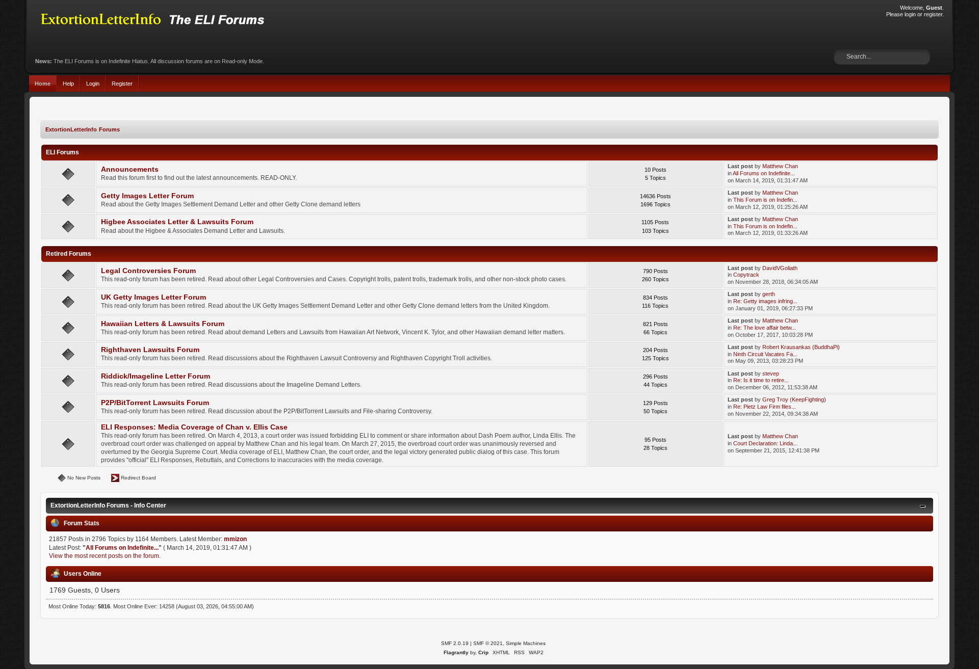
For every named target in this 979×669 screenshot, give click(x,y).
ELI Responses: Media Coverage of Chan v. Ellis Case (194, 427)
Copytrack (746, 275)
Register (122, 84)
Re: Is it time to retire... (761, 380)
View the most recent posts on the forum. (105, 555)
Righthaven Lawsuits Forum (150, 350)
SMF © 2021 (488, 643)
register (933, 14)
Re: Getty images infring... (765, 301)
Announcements (130, 169)
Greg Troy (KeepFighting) (794, 399)
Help (68, 84)
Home (42, 84)
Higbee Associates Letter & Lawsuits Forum (177, 222)
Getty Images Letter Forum (147, 196)
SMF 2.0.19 (455, 643)
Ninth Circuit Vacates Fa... (765, 354)
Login (92, 84)
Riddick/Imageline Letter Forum (155, 376)
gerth (768, 294)
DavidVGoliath (779, 268)
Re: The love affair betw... (764, 328)
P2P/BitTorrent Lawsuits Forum (155, 403)
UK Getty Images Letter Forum (153, 297)
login (910, 14)
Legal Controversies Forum (148, 271)
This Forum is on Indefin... (765, 200)
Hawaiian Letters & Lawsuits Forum (162, 324)
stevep (770, 373)
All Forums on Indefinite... (764, 173)
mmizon (235, 539)
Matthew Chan (780, 166)
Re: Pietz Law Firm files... (764, 407)
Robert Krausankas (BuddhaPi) (801, 347)
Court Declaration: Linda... (765, 443)
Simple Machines (526, 643)
